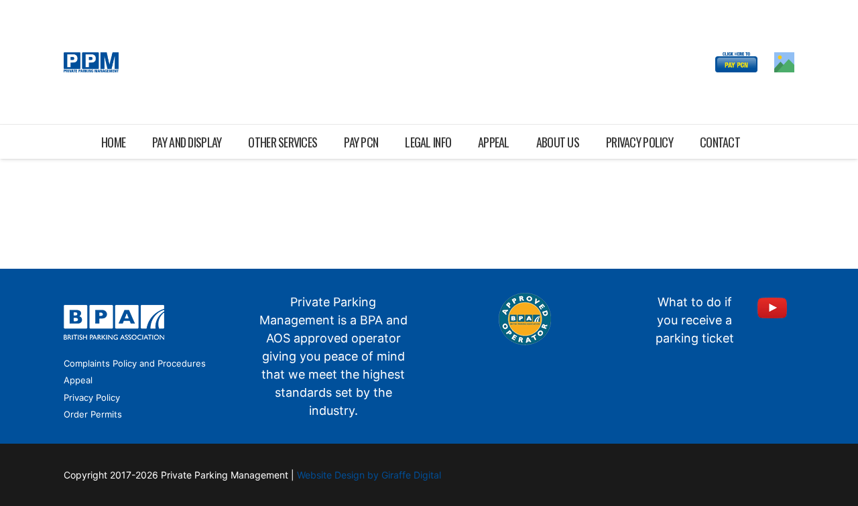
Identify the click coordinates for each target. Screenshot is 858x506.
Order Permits (93, 414)
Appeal (78, 380)
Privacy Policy (92, 397)
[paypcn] (736, 62)
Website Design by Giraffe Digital (369, 475)
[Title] (784, 62)
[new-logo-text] (91, 62)
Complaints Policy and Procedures (135, 363)
